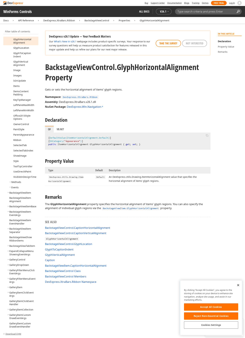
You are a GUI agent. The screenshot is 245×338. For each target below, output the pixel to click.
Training (195, 3)
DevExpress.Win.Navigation (84, 107)
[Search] (238, 12)
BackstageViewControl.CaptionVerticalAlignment (75, 233)
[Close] (238, 285)
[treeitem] (22, 41)
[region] (211, 307)
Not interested (194, 43)
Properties (124, 20)
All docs (144, 11)
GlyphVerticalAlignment (60, 255)
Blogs (186, 3)
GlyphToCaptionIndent (59, 249)
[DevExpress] (13, 3)
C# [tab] (49, 129)
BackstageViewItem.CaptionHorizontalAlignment (75, 265)
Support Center (158, 3)
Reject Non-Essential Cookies (211, 315)
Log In (232, 3)
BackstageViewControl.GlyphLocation (68, 244)
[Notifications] (239, 3)
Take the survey (168, 43)
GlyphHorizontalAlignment (154, 20)
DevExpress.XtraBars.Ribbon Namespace (70, 282)
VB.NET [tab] (60, 129)
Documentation (174, 3)
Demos (205, 3)
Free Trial (219, 3)
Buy (146, 3)
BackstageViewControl (96, 20)
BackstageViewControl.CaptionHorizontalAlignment (77, 228)
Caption (50, 260)
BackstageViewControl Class (63, 271)
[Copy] (207, 135)
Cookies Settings (211, 324)
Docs (6, 20)
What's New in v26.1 (65, 41)
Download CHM (13, 333)
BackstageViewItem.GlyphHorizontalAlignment (131, 208)
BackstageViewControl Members (65, 276)
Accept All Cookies (211, 306)
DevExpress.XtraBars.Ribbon (59, 20)
